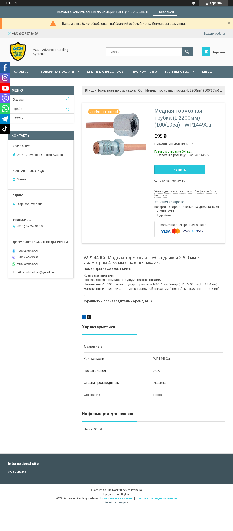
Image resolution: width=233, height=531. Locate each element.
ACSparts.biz (17, 471)
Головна (20, 71)
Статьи (18, 118)
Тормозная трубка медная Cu (119, 90)
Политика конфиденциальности (156, 498)
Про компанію (144, 71)
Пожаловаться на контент (117, 498)
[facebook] (84, 318)
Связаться (165, 12)
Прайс (17, 109)
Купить (179, 169)
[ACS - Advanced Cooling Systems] (18, 60)
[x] (89, 318)
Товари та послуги (57, 71)
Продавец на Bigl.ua (116, 494)
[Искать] (187, 51)
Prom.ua (136, 490)
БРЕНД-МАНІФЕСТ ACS (105, 71)
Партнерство (177, 71)
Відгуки (18, 99)
